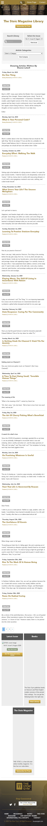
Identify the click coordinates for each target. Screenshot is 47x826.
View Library (34, 702)
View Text (6, 85)
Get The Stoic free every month (12, 654)
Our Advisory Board (28, 816)
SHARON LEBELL (17, 77)
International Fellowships (18, 818)
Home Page (31, 2)
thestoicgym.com (38, 821)
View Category (23, 57)
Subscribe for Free (23, 26)
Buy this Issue (12, 649)
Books (29, 814)
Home (6, 814)
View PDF (6, 89)
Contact (42, 2)
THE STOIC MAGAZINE (27, 803)
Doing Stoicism (6, 77)
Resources (17, 814)
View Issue (33, 42)
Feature (4, 156)
